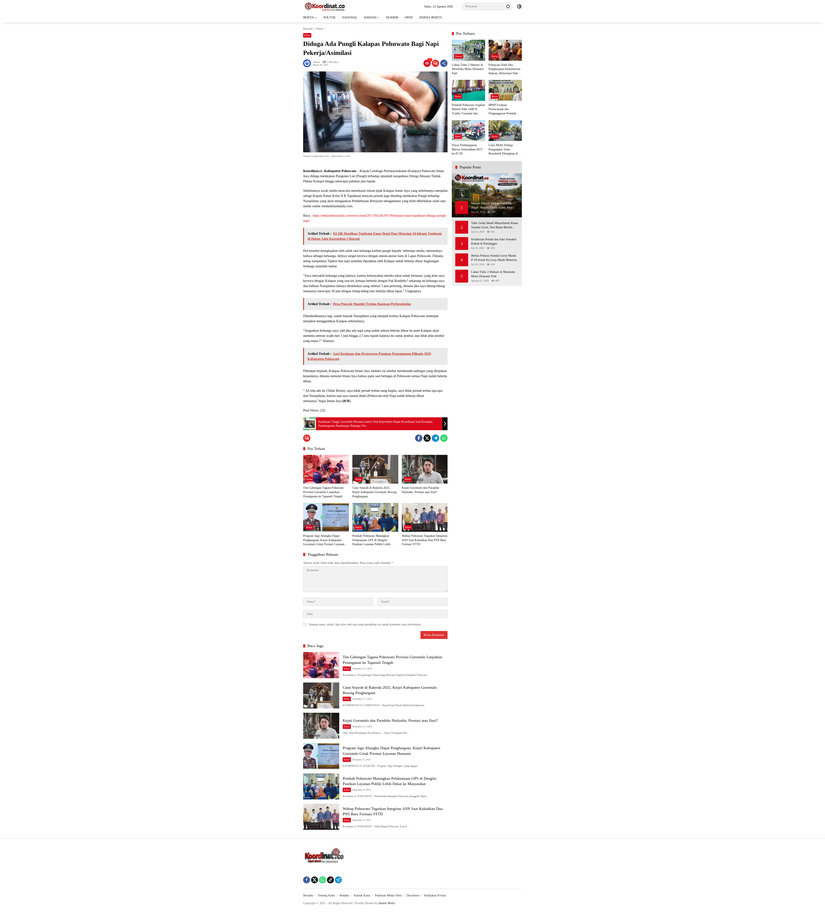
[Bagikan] (444, 63)
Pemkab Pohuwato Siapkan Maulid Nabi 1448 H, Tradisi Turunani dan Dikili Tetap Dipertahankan (468, 109)
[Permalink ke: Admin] (308, 63)
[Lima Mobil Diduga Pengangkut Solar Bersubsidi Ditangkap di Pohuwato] (505, 130)
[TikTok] (330, 879)
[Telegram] (435, 438)
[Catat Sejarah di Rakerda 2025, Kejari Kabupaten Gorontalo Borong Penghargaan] (375, 469)
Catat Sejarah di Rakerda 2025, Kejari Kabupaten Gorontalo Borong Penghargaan (374, 492)
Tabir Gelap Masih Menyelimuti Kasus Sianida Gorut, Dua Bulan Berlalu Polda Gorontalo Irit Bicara (494, 225)
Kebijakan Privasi (435, 895)
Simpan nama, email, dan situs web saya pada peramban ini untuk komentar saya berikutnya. (365, 624)
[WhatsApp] (444, 438)
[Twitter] (427, 438)
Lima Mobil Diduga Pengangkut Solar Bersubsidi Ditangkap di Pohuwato (503, 150)
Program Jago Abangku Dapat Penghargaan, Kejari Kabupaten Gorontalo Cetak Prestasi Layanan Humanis (323, 540)
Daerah (458, 56)
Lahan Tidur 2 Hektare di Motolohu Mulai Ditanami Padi (468, 69)
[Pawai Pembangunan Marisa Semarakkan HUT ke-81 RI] (468, 130)
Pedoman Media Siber (388, 895)
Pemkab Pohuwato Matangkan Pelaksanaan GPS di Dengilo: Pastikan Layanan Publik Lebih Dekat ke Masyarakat (371, 540)
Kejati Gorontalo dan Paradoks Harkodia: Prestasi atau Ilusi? (420, 490)
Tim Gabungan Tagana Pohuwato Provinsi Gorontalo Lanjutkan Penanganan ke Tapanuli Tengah (323, 492)
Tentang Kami (326, 895)
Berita (495, 56)
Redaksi (344, 895)
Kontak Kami (362, 895)
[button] (508, 6)
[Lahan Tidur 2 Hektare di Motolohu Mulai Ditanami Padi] (468, 50)
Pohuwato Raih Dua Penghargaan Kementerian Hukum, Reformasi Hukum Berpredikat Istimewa (505, 69)
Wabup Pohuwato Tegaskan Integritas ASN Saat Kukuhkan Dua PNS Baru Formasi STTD (424, 540)
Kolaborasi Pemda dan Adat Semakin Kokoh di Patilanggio (493, 241)
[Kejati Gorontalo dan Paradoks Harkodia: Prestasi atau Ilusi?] (425, 469)
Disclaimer (413, 895)
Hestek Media (386, 903)
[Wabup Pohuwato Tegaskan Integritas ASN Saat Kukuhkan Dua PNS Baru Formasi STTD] (425, 517)
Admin (316, 62)
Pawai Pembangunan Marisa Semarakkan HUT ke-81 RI (467, 149)
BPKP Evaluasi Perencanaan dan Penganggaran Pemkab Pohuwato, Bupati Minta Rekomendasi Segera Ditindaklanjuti (503, 109)
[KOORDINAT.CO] (324, 6)
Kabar (307, 35)
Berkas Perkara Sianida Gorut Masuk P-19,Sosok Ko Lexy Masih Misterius (494, 258)
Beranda (308, 895)
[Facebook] (418, 438)
